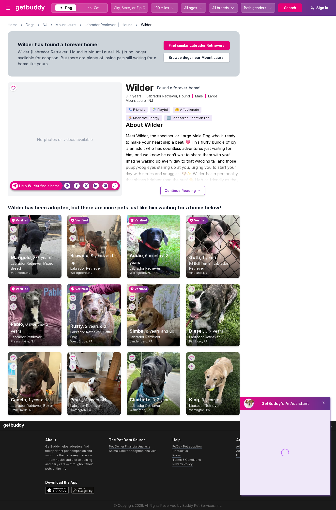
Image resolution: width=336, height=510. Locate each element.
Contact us (180, 451)
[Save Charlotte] (132, 357)
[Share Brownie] (72, 238)
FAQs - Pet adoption (187, 446)
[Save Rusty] (72, 297)
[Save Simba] (132, 297)
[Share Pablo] (13, 306)
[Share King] (191, 366)
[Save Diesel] (191, 289)
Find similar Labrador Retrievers (197, 45)
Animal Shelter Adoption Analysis (132, 451)
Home (12, 25)
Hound (127, 25)
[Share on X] (86, 186)
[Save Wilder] (13, 87)
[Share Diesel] (191, 297)
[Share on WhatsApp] (67, 186)
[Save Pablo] (13, 297)
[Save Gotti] (191, 229)
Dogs (30, 25)
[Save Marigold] (13, 229)
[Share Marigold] (13, 238)
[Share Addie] (132, 238)
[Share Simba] (132, 306)
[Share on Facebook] (77, 186)
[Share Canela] (13, 366)
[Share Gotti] (191, 238)
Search (290, 8)
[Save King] (191, 357)
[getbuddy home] (13, 425)
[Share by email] (105, 186)
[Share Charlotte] (132, 366)
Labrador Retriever (100, 25)
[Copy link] (115, 186)
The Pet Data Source (127, 440)
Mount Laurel (66, 25)
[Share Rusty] (72, 306)
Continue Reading (180, 190)
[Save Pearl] (72, 357)
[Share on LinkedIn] (96, 186)
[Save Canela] (13, 357)
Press (176, 455)
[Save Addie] (132, 229)
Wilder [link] (146, 25)
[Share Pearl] (72, 366)
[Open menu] (9, 8)
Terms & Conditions (186, 460)
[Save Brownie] (72, 229)
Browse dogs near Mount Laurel (197, 57)
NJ (45, 25)
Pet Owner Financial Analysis (129, 446)
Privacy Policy (182, 464)
